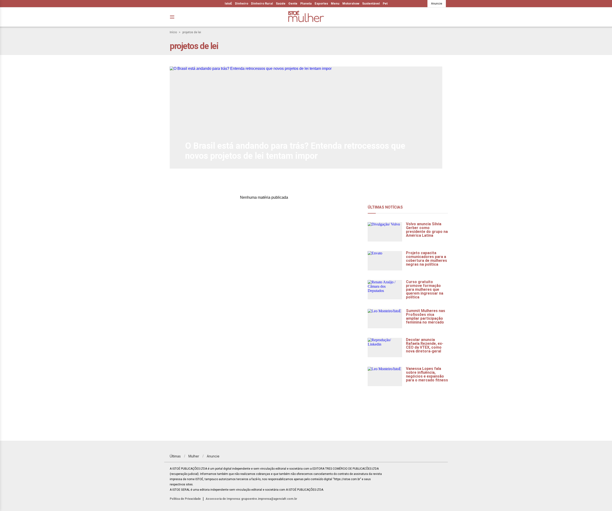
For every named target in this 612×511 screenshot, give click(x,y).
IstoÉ (228, 3)
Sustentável (371, 3)
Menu (335, 3)
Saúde (280, 3)
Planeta (306, 3)
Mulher (193, 456)
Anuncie (436, 3)
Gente (292, 3)
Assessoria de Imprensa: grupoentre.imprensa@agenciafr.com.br (251, 498)
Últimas (175, 456)
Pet (385, 3)
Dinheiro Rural (262, 3)
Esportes (321, 3)
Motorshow (350, 3)
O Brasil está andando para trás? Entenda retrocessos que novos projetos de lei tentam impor (295, 151)
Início (173, 32)
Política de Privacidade (185, 498)
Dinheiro (241, 3)
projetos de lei (191, 32)
